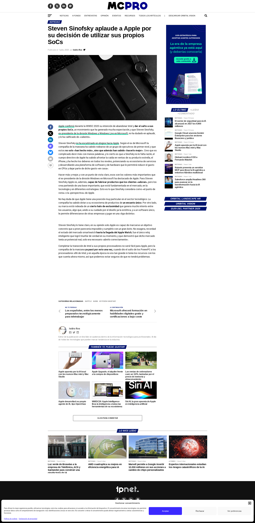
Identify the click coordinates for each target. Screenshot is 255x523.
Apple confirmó (66, 126)
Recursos (130, 16)
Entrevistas (90, 16)
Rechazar (200, 511)
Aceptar (165, 511)
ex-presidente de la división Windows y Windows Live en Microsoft (93, 133)
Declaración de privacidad (28, 519)
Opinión (105, 16)
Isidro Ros (77, 50)
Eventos (116, 16)
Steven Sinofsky (108, 301)
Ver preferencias (234, 511)
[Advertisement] (107, 279)
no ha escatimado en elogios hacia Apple (97, 143)
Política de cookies (10, 519)
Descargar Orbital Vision (182, 16)
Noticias (64, 16)
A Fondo (76, 16)
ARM (96, 301)
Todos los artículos (150, 16)
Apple (89, 301)
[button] (249, 503)
